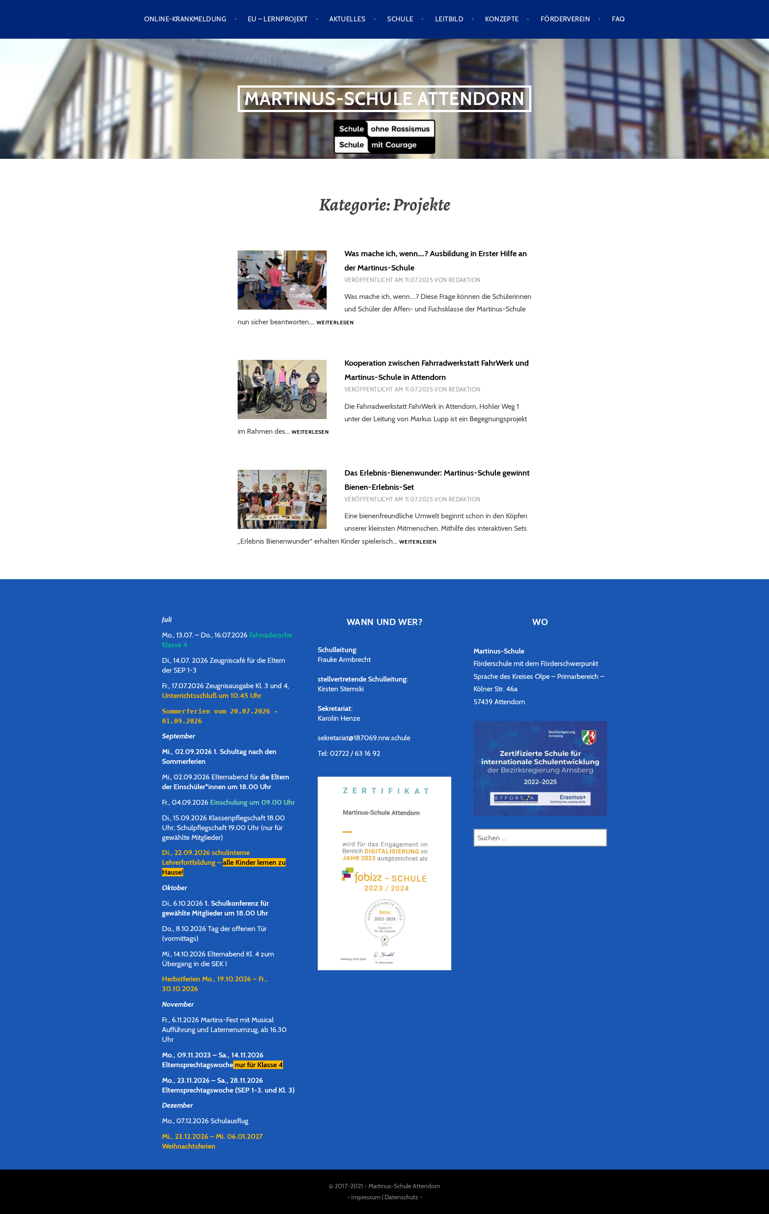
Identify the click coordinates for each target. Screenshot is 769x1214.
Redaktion (465, 279)
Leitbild (449, 19)
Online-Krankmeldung (185, 19)
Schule (400, 19)
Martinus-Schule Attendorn (384, 98)
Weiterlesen (334, 323)
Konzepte (502, 19)
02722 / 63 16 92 (355, 753)
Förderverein (565, 19)
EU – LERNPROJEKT (278, 19)
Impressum (365, 1197)
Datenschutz (401, 1197)
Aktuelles (347, 19)
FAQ (618, 19)
